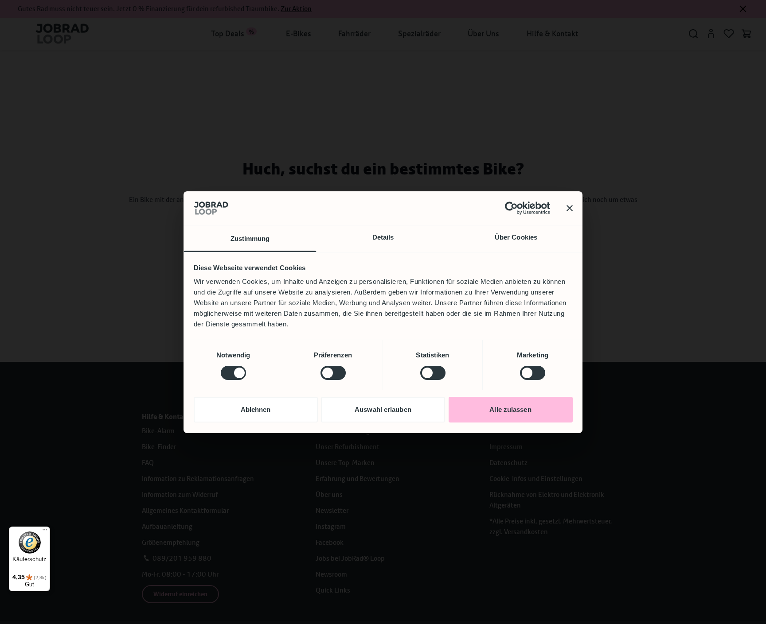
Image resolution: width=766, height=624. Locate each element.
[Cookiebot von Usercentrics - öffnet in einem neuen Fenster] (511, 208)
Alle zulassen (510, 409)
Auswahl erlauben (383, 409)
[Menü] (44, 532)
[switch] (333, 373)
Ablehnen (256, 409)
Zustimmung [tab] (250, 238)
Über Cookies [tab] (516, 237)
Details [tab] (383, 237)
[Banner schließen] (570, 208)
